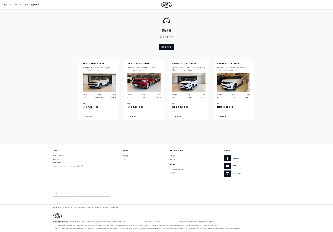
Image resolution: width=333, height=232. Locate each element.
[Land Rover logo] (166, 4)
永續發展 (172, 173)
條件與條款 (82, 207)
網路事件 (106, 207)
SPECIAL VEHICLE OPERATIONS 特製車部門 (68, 166)
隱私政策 (90, 207)
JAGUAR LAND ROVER (177, 169)
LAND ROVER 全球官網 (61, 207)
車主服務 (125, 156)
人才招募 (73, 207)
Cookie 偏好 (115, 207)
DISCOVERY (57, 159)
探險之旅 (172, 159)
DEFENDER (57, 162)
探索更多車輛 (166, 47)
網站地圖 (98, 207)
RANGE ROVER (58, 156)
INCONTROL (127, 159)
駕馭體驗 (172, 156)
